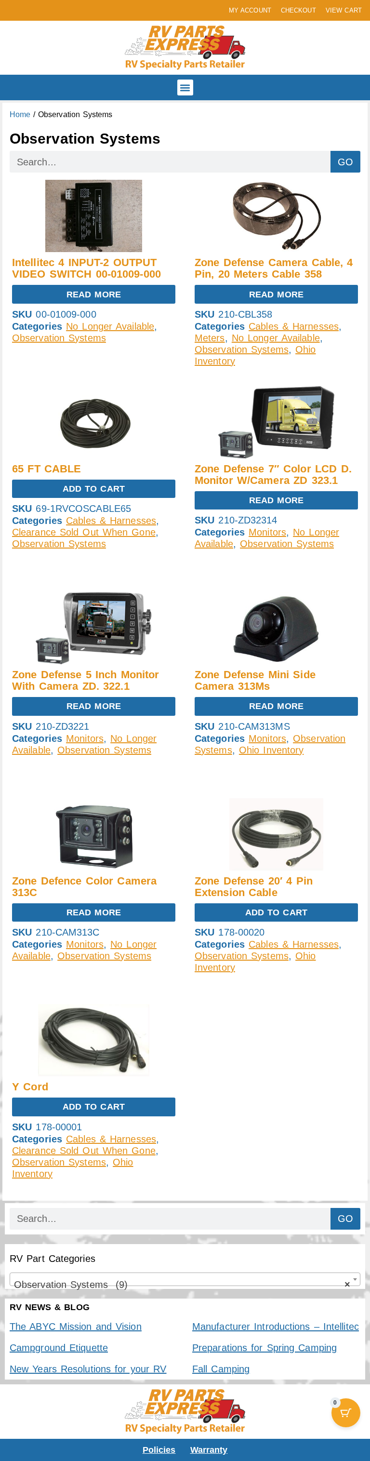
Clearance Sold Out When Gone (84, 532)
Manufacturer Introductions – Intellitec (275, 1326)
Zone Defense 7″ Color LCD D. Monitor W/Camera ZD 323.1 (273, 474)
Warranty (209, 1450)
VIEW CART (344, 10)
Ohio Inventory (271, 750)
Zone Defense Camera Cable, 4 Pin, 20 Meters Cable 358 (274, 268)
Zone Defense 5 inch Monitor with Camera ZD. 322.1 (85, 680)
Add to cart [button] (94, 489)
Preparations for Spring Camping (264, 1347)
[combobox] (185, 1279)
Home (20, 114)
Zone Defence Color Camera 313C (84, 886)
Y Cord (30, 1087)
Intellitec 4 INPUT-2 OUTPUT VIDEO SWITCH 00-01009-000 (86, 268)
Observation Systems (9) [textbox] (182, 1284)
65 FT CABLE (46, 469)
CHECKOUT (298, 10)
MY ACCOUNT (250, 10)
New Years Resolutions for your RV (88, 1369)
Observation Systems (59, 338)
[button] (185, 87)
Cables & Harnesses (294, 326)
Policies (159, 1450)
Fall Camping (221, 1369)
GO (345, 162)
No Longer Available (110, 326)
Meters (210, 338)
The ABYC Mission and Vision (76, 1326)
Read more (93, 294)
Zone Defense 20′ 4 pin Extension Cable (254, 886)
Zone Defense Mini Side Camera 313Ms (255, 680)
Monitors (267, 532)
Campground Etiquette (59, 1347)
